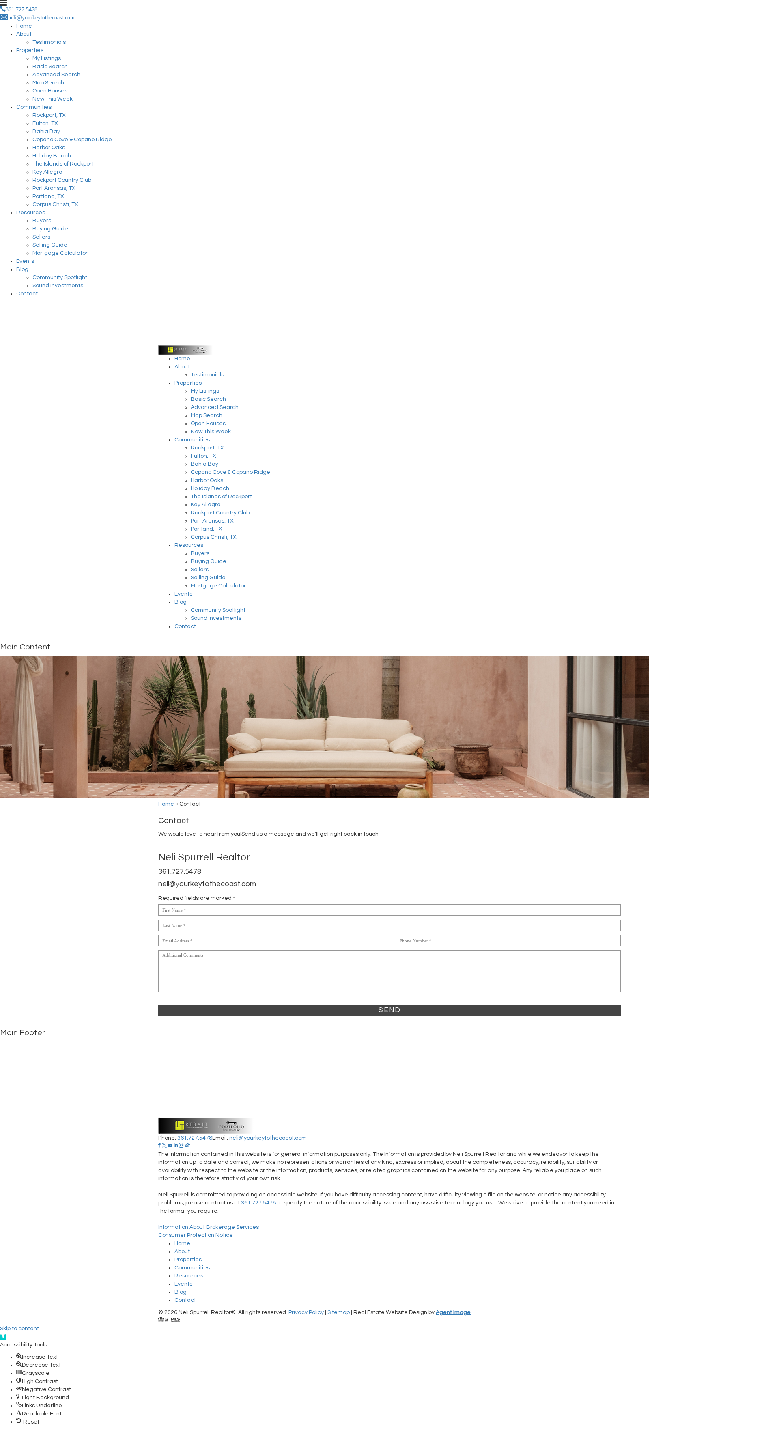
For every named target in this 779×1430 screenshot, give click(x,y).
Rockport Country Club (61, 180)
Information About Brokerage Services (208, 1227)
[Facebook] (159, 1146)
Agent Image (453, 1312)
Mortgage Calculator (60, 253)
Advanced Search (56, 74)
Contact (27, 294)
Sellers (41, 237)
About (24, 34)
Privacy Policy (306, 1312)
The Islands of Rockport (63, 164)
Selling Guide (49, 245)
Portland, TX (48, 196)
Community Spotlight (59, 277)
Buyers (41, 221)
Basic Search (50, 66)
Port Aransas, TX (53, 188)
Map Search (48, 83)
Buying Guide (50, 229)
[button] (3, 1337)
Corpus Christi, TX (55, 204)
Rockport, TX (49, 115)
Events (25, 261)
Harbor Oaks (48, 148)
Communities (34, 107)
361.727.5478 (179, 871)
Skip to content (19, 1328)
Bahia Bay (46, 131)
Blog (22, 269)
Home (24, 26)
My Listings (46, 58)
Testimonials (49, 42)
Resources (30, 212)
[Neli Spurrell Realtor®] (389, 328)
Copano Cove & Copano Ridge (72, 139)
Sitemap (338, 1312)
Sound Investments (57, 285)
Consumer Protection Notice (195, 1235)
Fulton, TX (45, 123)
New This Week (52, 99)
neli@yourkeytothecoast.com (207, 884)
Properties (29, 50)
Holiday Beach (51, 156)
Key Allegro (47, 172)
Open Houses (49, 91)
